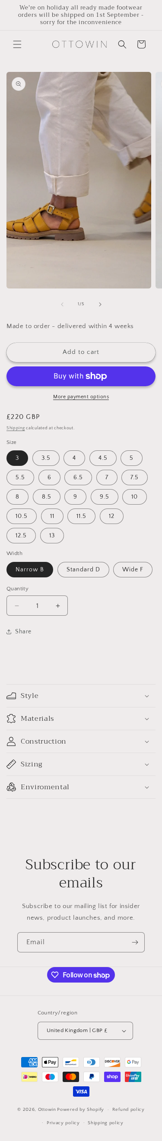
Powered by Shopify (80, 1109)
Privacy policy (63, 1122)
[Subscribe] (134, 942)
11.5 (81, 516)
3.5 (46, 458)
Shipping (15, 428)
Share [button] (23, 631)
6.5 (78, 477)
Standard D (83, 569)
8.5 (46, 496)
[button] (17, 44)
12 (111, 516)
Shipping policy (106, 1122)
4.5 (103, 458)
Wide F (132, 569)
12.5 (21, 535)
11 (52, 516)
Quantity (17, 589)
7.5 (134, 477)
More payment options (81, 397)
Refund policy (128, 1109)
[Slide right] (100, 304)
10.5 (22, 516)
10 (134, 496)
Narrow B (30, 569)
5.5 (20, 477)
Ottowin (47, 1109)
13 (52, 535)
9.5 (104, 496)
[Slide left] (62, 304)
